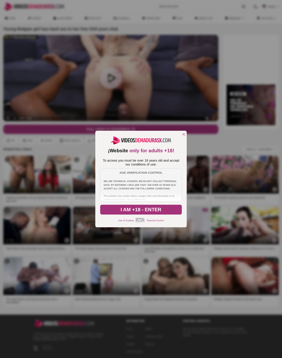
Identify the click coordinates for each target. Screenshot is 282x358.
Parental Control (155, 220)
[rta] (140, 222)
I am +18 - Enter (141, 209)
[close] (183, 134)
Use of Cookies (126, 220)
